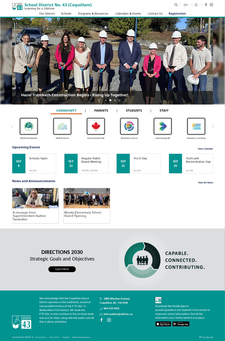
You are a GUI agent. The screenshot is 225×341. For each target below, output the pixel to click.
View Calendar (205, 148)
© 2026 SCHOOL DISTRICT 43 (23, 337)
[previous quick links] (12, 126)
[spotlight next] (125, 100)
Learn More (62, 269)
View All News (205, 182)
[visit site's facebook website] (101, 320)
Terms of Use (54, 337)
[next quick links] (212, 126)
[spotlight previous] (99, 100)
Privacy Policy (41, 337)
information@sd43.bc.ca (118, 314)
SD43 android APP (180, 324)
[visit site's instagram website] (109, 320)
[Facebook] (206, 4)
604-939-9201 (112, 308)
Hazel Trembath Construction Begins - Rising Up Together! (74, 94)
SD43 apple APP (163, 324)
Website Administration (81, 337)
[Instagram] (211, 4)
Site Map (65, 337)
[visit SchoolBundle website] (206, 337)
